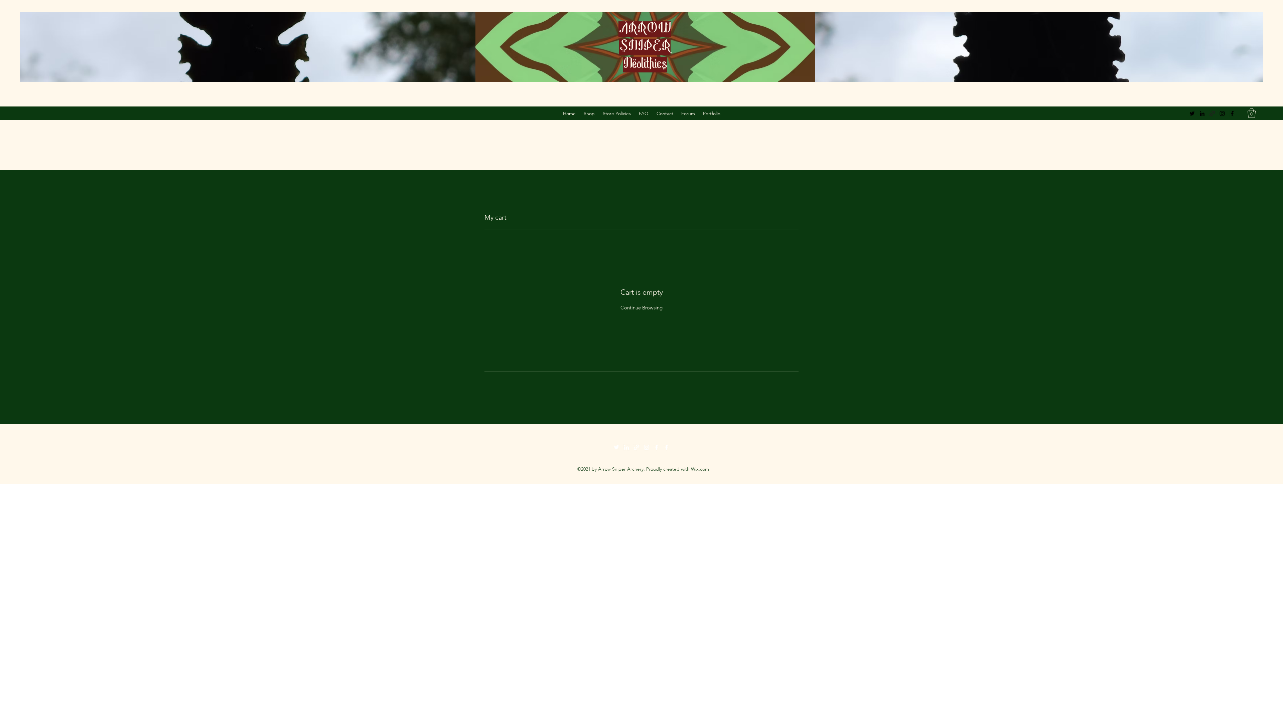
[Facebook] (1232, 113)
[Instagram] (1222, 113)
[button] (1252, 113)
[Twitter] (1192, 113)
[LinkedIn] (1202, 113)
